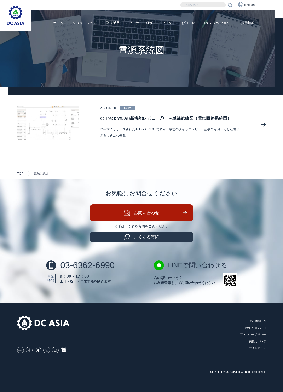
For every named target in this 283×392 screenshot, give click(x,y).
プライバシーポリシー (252, 334)
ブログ (167, 23)
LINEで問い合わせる (197, 265)
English (249, 4)
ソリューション (85, 23)
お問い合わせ (146, 212)
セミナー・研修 (141, 23)
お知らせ (188, 23)
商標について (257, 341)
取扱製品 (113, 23)
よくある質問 (146, 237)
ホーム (58, 23)
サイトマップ (257, 348)
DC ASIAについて (218, 23)
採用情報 (248, 23)
